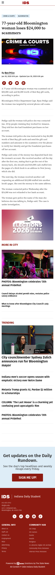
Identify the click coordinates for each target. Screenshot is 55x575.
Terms (4, 551)
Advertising (5, 545)
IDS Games (33, 532)
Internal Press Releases (38, 552)
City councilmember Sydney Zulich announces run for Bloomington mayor (26, 361)
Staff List (5, 532)
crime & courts (9, 16)
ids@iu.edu (6, 505)
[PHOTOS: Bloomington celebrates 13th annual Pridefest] (27, 264)
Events (31, 535)
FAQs (3, 542)
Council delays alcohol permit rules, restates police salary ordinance (25, 294)
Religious (32, 542)
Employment (6, 538)
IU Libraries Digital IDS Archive (40, 545)
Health (31, 539)
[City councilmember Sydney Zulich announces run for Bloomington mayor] (27, 339)
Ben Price (10, 72)
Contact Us (5, 535)
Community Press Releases (39, 548)
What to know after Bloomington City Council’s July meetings (25, 305)
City (15, 245)
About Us (5, 529)
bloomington (23, 16)
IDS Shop (32, 529)
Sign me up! (27, 478)
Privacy (4, 548)
